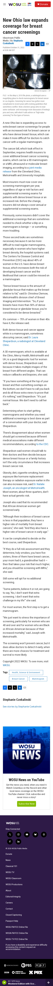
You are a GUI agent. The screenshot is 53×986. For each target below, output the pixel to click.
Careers (9, 903)
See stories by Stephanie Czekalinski (22, 706)
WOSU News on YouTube (26, 780)
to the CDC (42, 444)
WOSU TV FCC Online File (17, 939)
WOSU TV (10, 872)
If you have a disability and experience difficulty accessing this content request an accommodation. (26, 947)
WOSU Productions (14, 884)
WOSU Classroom (13, 878)
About (8, 891)
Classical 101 (11, 866)
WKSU (6, 665)
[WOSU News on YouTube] (26, 750)
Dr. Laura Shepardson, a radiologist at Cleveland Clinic (24, 341)
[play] (4, 982)
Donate (44, 4)
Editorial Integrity (13, 897)
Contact (9, 909)
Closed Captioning (14, 915)
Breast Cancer (18, 679)
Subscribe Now (27, 803)
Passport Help (12, 921)
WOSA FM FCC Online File (17, 933)
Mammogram (38, 679)
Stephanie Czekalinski (13, 42)
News (8, 860)
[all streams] (49, 982)
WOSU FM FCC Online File (17, 927)
